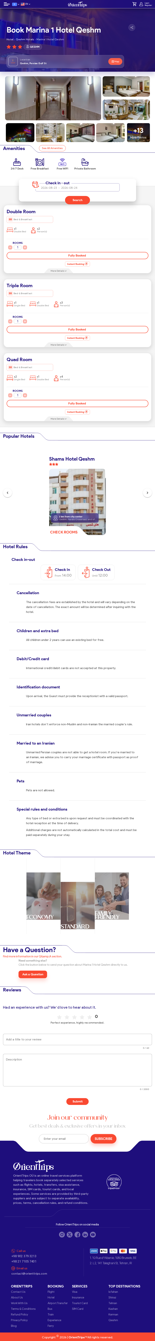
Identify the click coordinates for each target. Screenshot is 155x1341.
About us (17, 1297)
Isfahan (113, 1292)
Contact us (18, 1292)
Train (51, 1314)
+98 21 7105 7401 (23, 1261)
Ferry (51, 1326)
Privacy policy (19, 1320)
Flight (51, 1292)
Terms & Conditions (23, 1309)
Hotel (51, 1297)
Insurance (78, 1297)
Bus (50, 1309)
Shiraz (112, 1297)
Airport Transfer (58, 1303)
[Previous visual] (7, 492)
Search (77, 200)
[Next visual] (147, 492)
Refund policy (19, 1314)
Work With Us (19, 1303)
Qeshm (113, 1320)
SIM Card (77, 1309)
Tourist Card (80, 1303)
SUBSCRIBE (103, 1139)
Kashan (113, 1309)
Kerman (113, 1314)
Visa (74, 1292)
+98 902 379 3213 (23, 1256)
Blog (14, 1326)
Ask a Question (32, 974)
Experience (54, 1320)
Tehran (112, 1303)
